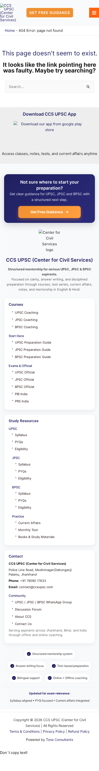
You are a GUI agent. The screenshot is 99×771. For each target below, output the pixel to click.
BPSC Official (24, 387)
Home (10, 30)
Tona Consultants (59, 740)
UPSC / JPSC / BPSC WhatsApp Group (43, 602)
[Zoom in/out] (6, 759)
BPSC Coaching (26, 327)
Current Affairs (29, 523)
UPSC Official (25, 372)
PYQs (19, 442)
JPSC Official (24, 379)
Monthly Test (28, 530)
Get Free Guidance (47, 212)
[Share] (34, 759)
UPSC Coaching (26, 312)
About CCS (23, 616)
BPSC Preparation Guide (33, 357)
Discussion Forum (28, 609)
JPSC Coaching (26, 320)
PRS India (22, 401)
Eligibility (21, 449)
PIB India (21, 394)
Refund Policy (79, 731)
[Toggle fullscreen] (20, 759)
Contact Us (23, 624)
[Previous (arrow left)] (6, 767)
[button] (49, 12)
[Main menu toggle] (94, 13)
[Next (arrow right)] (20, 767)
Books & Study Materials (36, 537)
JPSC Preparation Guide (33, 350)
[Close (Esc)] (48, 759)
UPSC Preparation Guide (33, 342)
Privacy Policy (54, 731)
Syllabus (21, 435)
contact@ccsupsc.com (36, 587)
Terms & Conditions (24, 731)
